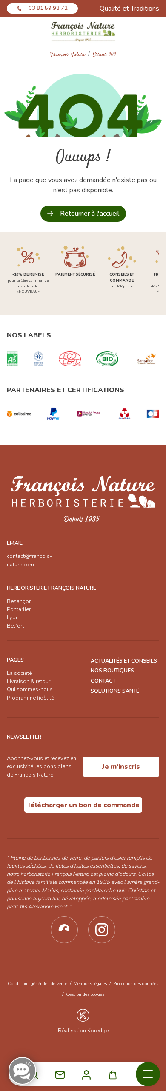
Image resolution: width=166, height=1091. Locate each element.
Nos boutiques (112, 670)
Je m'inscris (121, 766)
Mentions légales (90, 983)
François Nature (67, 54)
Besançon (19, 601)
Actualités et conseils (124, 661)
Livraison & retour (28, 681)
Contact (103, 681)
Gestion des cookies (85, 994)
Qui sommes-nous (30, 689)
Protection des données (135, 983)
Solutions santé (115, 691)
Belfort (15, 626)
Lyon (13, 617)
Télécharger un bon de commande (83, 805)
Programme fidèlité (30, 698)
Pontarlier (19, 609)
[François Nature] (83, 31)
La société (19, 673)
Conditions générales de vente (37, 983)
